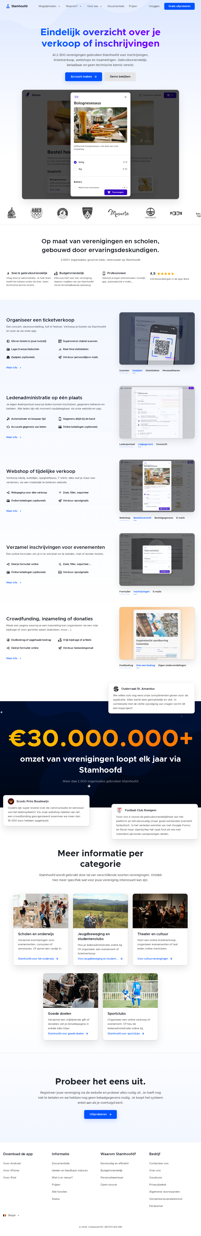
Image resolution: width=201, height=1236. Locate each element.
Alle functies (59, 1191)
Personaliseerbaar (111, 1177)
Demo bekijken (120, 76)
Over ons (155, 1170)
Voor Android (12, 1163)
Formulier (124, 591)
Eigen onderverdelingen (172, 665)
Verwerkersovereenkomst (165, 1199)
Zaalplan (137, 370)
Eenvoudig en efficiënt (114, 1163)
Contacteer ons (158, 1163)
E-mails (180, 518)
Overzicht (161, 444)
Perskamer (156, 1206)
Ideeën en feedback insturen (70, 1170)
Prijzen (56, 1184)
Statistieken (152, 370)
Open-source (108, 1184)
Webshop (124, 518)
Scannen (124, 370)
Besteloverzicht (142, 518)
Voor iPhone (11, 1170)
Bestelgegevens (164, 518)
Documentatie (61, 1163)
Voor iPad (9, 1177)
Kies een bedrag (145, 665)
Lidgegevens (145, 444)
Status (56, 1199)
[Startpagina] (17, 6)
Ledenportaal (127, 444)
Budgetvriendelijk (111, 1170)
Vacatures (155, 1177)
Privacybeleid (157, 1184)
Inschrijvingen (142, 591)
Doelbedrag (126, 665)
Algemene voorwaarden (164, 1191)
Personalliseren (171, 370)
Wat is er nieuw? (62, 1177)
